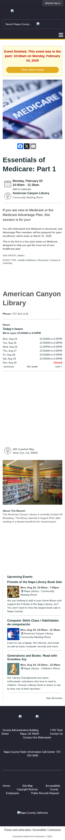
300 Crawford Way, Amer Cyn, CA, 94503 (25, 451)
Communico (54, 829)
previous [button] (9, 366)
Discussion (43, 260)
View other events (32, 69)
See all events (54, 698)
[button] (48, 24)
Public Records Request (45, 793)
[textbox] (32, 24)
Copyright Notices (27, 789)
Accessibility (53, 785)
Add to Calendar (22, 189)
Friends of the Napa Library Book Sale (34, 582)
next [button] (58, 366)
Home (6, 785)
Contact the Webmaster (37, 737)
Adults (21, 255)
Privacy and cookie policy (17, 829)
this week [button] (32, 366)
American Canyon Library (31, 193)
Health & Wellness (27, 260)
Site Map (27, 785)
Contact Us (56, 733)
